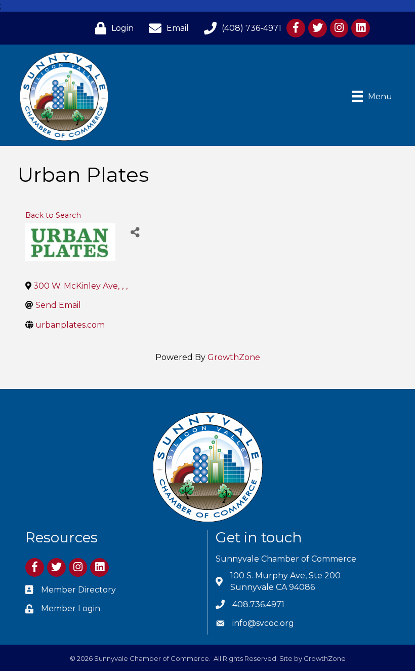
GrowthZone (234, 357)
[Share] (134, 232)
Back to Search (53, 215)
